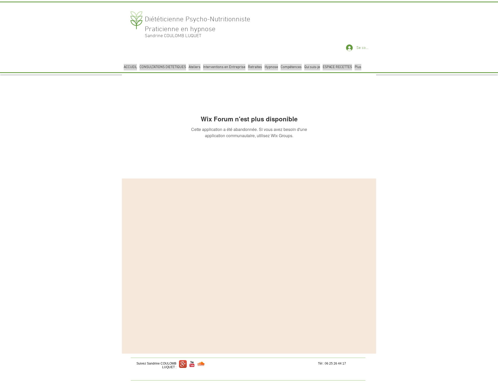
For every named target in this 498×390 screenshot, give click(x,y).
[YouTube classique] (192, 364)
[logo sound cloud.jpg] (201, 364)
